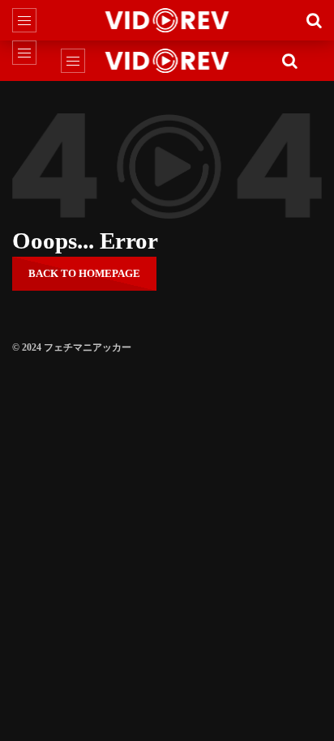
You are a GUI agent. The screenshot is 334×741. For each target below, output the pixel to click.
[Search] (313, 20)
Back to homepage (84, 273)
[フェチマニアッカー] (167, 20)
